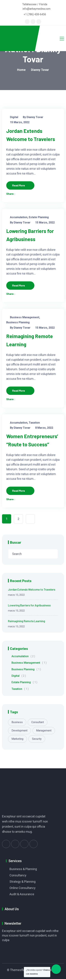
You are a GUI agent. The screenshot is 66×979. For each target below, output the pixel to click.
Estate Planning (39, 217)
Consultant (37, 722)
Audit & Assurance (21, 894)
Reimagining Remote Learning (26, 621)
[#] (6, 844)
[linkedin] (39, 21)
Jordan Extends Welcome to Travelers (31, 589)
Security (37, 738)
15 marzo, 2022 (19, 122)
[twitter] (27, 21)
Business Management (24, 317)
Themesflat (18, 970)
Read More (18, 185)
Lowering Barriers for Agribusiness (29, 605)
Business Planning (18, 322)
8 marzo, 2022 (44, 427)
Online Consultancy (22, 888)
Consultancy (17, 875)
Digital (14, 117)
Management (43, 730)
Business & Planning (23, 869)
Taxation (34, 422)
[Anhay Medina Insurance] (17, 38)
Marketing (17, 738)
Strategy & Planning (22, 881)
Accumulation (18, 217)
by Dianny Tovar (33, 117)
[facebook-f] (33, 21)
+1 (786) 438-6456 (35, 14)
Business (17, 722)
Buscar (15, 542)
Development (19, 730)
